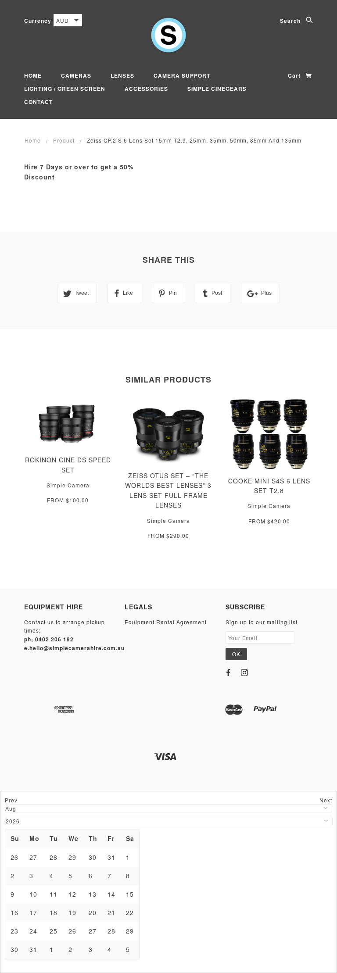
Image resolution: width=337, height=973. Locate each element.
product (64, 140)
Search (291, 21)
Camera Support (182, 75)
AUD (62, 20)
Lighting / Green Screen (64, 89)
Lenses (122, 75)
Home (33, 75)
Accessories (146, 89)
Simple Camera (68, 485)
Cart (295, 75)
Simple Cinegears (217, 89)
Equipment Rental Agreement (166, 622)
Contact (38, 102)
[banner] (168, 35)
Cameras (76, 75)
